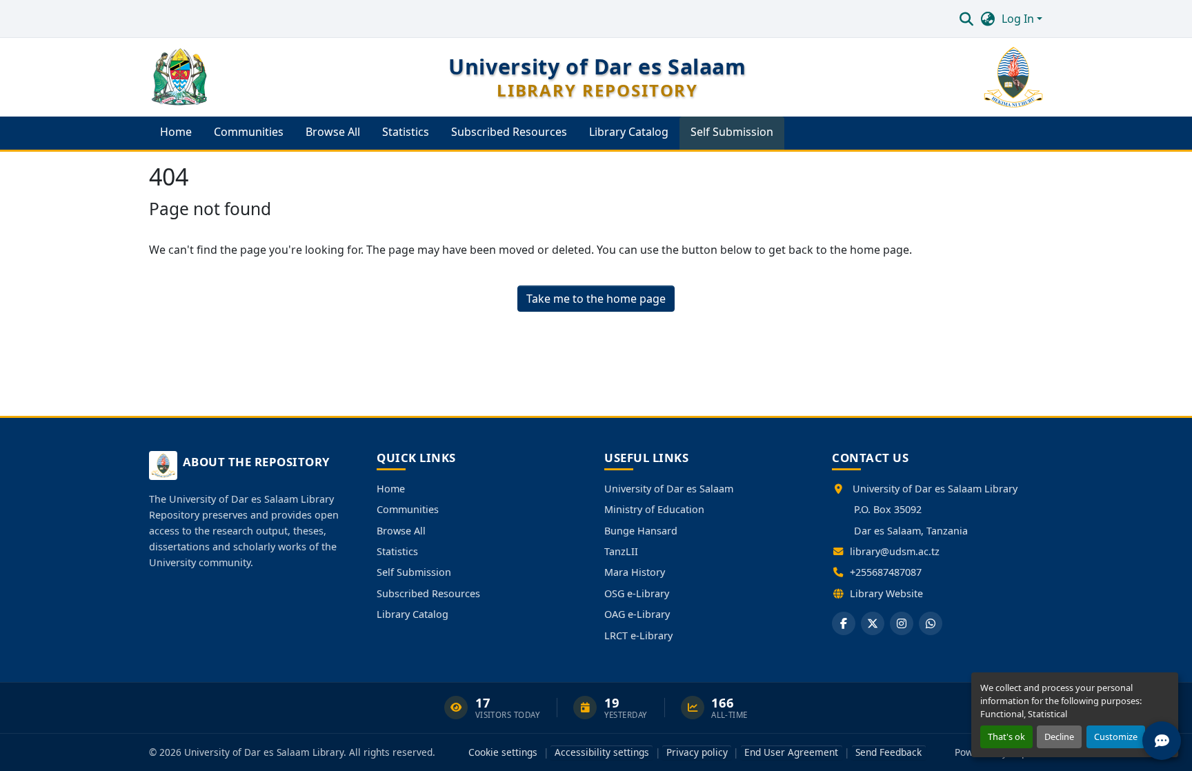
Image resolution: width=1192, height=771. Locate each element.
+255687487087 (886, 572)
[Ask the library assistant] (1161, 740)
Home (391, 488)
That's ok (1006, 736)
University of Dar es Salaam (668, 488)
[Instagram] (901, 623)
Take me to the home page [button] (596, 298)
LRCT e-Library (638, 635)
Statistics (397, 551)
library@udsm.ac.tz (895, 551)
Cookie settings (502, 752)
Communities (408, 509)
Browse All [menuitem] (333, 131)
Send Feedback (888, 752)
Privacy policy (697, 752)
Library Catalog (412, 614)
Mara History (634, 572)
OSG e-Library (636, 593)
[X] (872, 623)
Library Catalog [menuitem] (628, 131)
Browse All (401, 530)
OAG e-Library (637, 614)
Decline (1059, 736)
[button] (966, 18)
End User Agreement (791, 752)
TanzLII (621, 551)
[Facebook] (843, 623)
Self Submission (414, 572)
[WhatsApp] (930, 623)
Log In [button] (1019, 18)
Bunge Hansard (640, 530)
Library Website (886, 593)
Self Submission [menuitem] (732, 131)
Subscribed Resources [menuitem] (509, 131)
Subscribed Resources (428, 593)
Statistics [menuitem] (405, 131)
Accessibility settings (602, 752)
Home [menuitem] (176, 131)
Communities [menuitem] (249, 131)
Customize (1116, 736)
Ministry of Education (654, 509)
